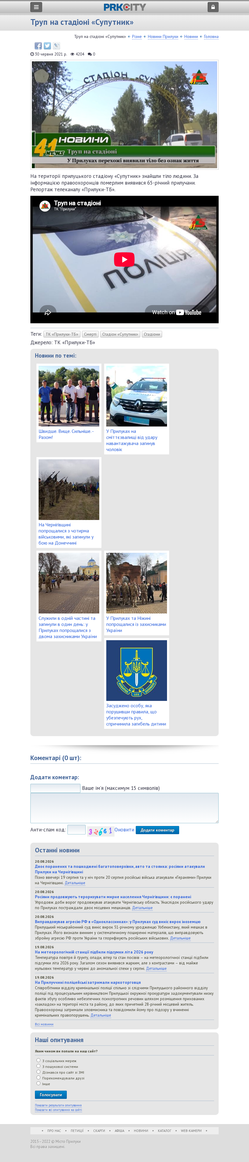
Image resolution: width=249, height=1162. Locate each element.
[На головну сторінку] (125, 9)
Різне (137, 36)
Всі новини (44, 1024)
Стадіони (152, 334)
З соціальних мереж (59, 1060)
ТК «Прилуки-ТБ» (62, 334)
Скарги (99, 1131)
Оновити (124, 829)
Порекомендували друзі (62, 1078)
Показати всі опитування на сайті (58, 1110)
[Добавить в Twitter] (47, 45)
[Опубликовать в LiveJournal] (56, 45)
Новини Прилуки (163, 36)
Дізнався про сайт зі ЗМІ (62, 1072)
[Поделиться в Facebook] (38, 45)
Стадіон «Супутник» (120, 334)
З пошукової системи (59, 1066)
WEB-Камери (191, 1131)
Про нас (54, 1131)
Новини (191, 36)
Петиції (77, 1131)
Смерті (90, 334)
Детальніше (75, 882)
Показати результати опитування (58, 1105)
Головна (211, 36)
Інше (45, 1084)
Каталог (164, 1131)
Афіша (119, 1131)
